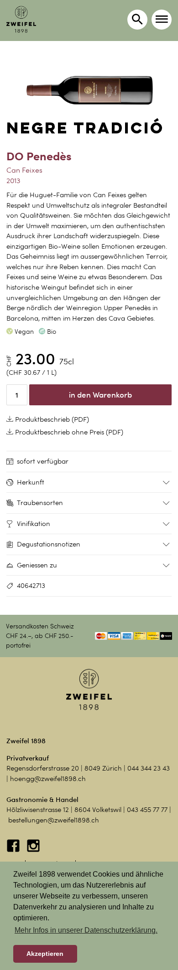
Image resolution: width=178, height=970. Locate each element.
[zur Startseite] (21, 19)
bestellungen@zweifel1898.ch (53, 820)
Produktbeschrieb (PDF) (51, 419)
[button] (162, 20)
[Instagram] (33, 850)
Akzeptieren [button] (44, 953)
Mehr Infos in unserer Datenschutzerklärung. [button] (86, 930)
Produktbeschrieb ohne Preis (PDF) (68, 432)
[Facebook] (14, 850)
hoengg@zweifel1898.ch (48, 779)
